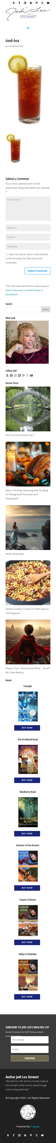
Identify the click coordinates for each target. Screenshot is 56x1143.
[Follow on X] (42, 3)
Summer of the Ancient (27, 845)
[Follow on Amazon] (13, 3)
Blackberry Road (28, 791)
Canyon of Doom (27, 899)
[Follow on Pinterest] (36, 3)
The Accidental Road (28, 739)
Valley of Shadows (28, 954)
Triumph (27, 686)
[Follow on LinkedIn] (31, 3)
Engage (35, 1126)
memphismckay (15, 46)
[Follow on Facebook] (19, 3)
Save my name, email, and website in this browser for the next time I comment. (27, 258)
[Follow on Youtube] (48, 3)
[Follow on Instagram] (25, 3)
